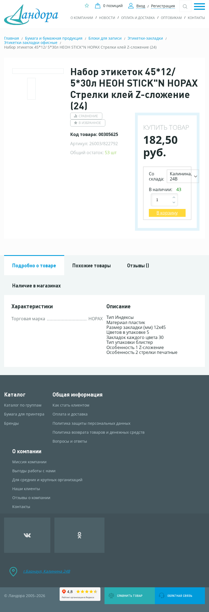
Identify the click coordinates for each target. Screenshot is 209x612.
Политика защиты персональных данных (91, 423)
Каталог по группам (22, 405)
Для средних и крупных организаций (47, 480)
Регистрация (163, 5)
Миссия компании (29, 462)
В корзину (167, 213)
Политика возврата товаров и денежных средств (99, 432)
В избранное (90, 123)
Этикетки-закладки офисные (30, 42)
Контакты (196, 17)
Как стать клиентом (71, 405)
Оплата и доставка (138, 17)
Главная (11, 38)
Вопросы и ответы (70, 441)
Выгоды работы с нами (34, 471)
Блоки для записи (105, 38)
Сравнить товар (129, 596)
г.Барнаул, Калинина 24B (46, 571)
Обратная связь (179, 596)
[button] (199, 7)
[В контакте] (27, 535)
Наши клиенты (26, 489)
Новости (107, 17)
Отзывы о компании (31, 498)
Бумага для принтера (24, 414)
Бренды (11, 423)
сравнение (88, 116)
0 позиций (113, 5)
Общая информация (78, 394)
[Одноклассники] (79, 535)
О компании (81, 17)
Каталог (15, 394)
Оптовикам (171, 17)
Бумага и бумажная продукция (53, 38)
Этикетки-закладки (145, 38)
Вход (140, 5)
